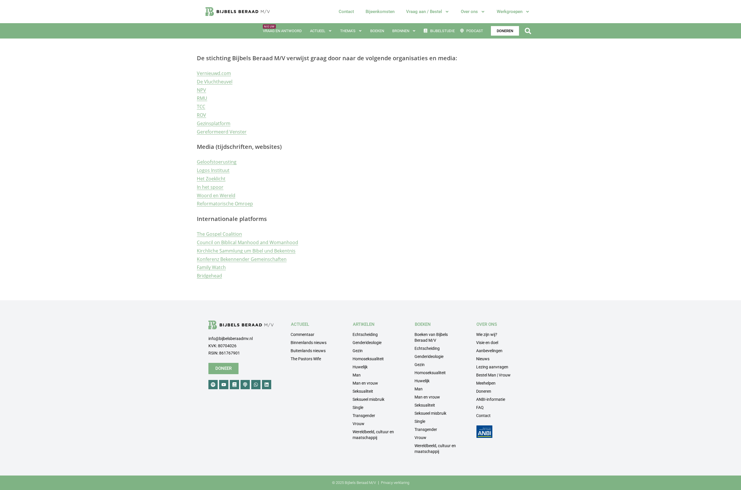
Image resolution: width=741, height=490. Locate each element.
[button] (528, 31)
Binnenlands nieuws (309, 342)
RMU (202, 98)
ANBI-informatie (490, 399)
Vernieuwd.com (214, 73)
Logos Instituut (213, 170)
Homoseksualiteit (368, 358)
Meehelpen (486, 383)
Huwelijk (360, 367)
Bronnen (400, 31)
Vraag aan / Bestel (424, 11)
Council (205, 242)
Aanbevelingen (489, 350)
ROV (201, 115)
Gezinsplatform (213, 123)
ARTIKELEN (364, 324)
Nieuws (482, 358)
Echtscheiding (365, 334)
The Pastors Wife (306, 358)
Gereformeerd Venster (222, 132)
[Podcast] (245, 384)
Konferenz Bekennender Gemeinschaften (242, 259)
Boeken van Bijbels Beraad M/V (431, 337)
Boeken (377, 31)
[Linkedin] (266, 384)
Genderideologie (367, 342)
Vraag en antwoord (282, 31)
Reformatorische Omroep (225, 203)
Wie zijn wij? (486, 334)
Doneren (483, 391)
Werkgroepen (509, 11)
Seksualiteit (363, 391)
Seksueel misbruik (368, 399)
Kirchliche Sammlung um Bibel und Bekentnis (246, 251)
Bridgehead (209, 276)
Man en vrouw (365, 383)
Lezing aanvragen (492, 367)
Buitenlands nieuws (308, 350)
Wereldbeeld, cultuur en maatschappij (373, 434)
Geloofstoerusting (216, 162)
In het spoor (210, 187)
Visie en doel (487, 342)
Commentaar (302, 334)
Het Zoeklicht (211, 178)
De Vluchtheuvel (214, 81)
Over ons (469, 11)
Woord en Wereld (216, 195)
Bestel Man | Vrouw (493, 375)
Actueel (317, 31)
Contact (346, 11)
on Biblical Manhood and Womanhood (256, 242)
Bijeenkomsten (380, 11)
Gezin (358, 350)
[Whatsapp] (256, 384)
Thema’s (347, 31)
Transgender (364, 415)
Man (357, 375)
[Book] (234, 384)
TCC (201, 106)
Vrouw (358, 423)
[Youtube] (223, 384)
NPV (201, 90)
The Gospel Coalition (219, 234)
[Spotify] (213, 384)
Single (358, 407)
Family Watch (211, 267)
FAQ (480, 407)
